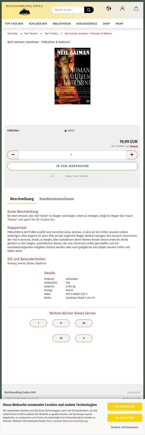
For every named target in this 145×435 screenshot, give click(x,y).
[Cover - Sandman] (72, 76)
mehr (119, 23)
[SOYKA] (25, 10)
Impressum (133, 392)
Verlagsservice (86, 23)
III (84, 323)
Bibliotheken (62, 23)
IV (61, 338)
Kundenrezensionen (56, 199)
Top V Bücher (14, 23)
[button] (109, 8)
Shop (106, 23)
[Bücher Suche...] (89, 10)
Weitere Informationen (124, 427)
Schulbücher (38, 23)
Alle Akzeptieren (125, 406)
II (61, 323)
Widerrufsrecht (131, 398)
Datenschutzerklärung (75, 421)
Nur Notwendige (124, 417)
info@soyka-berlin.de (26, 398)
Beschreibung (22, 199)
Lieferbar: (13, 130)
